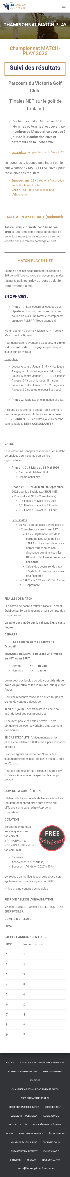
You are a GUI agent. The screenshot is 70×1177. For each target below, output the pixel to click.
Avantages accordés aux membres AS (42, 1062)
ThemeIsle (47, 1168)
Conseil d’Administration (22, 1071)
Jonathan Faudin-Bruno (24, 1142)
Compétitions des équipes (24, 1107)
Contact (31, 1160)
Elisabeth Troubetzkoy (24, 1116)
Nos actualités (18, 1124)
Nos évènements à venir (47, 1124)
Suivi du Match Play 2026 (35, 1098)
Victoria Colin (51, 1142)
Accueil (9, 1062)
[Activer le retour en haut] (62, 1169)
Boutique (35, 1080)
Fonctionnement (52, 1071)
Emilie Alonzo (51, 1116)
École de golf (53, 1107)
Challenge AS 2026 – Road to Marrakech (35, 1089)
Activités (15, 1160)
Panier (9, 1133)
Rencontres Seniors (31, 1133)
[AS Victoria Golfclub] (16, 6)
